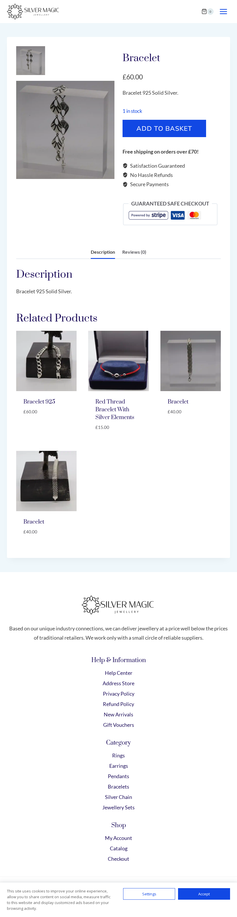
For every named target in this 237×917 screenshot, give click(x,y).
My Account (118, 838)
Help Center (118, 673)
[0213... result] (30, 60)
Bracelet (178, 402)
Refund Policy (118, 704)
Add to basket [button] (41, 429)
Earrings (118, 766)
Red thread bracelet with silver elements (114, 409)
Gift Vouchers (118, 725)
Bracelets (118, 786)
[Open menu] (223, 11)
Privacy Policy (118, 693)
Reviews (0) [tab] (134, 252)
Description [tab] (103, 252)
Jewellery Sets (118, 807)
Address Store (118, 683)
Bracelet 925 (39, 402)
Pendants (118, 776)
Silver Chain (118, 797)
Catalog (118, 848)
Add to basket (164, 128)
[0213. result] (65, 130)
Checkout (118, 859)
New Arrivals (118, 714)
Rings (118, 755)
